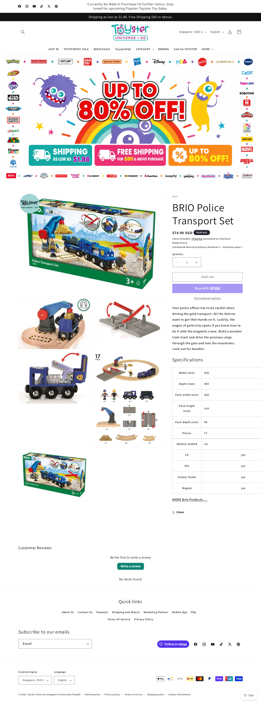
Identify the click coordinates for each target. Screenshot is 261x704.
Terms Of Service (118, 619)
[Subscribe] (87, 644)
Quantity (177, 254)
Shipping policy (155, 694)
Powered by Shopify (70, 694)
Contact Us (85, 612)
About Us (68, 612)
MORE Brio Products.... (189, 499)
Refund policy (92, 694)
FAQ (193, 612)
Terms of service (134, 694)
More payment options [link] (207, 298)
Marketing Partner (156, 612)
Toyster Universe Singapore (43, 694)
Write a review (130, 566)
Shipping (196, 238)
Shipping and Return (126, 612)
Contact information (179, 694)
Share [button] (180, 512)
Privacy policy (113, 694)
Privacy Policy (143, 619)
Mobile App (179, 612)
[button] (22, 32)
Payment (102, 612)
